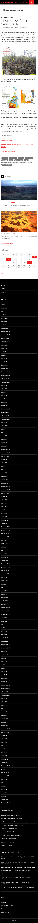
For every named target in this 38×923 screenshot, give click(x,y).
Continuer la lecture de (9, 151)
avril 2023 (4, 436)
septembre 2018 (5, 614)
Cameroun (29, 158)
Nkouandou (14, 162)
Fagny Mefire (18, 160)
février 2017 (4, 678)
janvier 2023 (4, 446)
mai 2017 (3, 668)
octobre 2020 (5, 533)
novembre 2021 (5, 490)
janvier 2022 (4, 483)
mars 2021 (4, 516)
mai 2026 (3, 314)
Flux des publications (7, 905)
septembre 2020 (5, 537)
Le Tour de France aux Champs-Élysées (12, 825)
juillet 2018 (4, 621)
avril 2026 (4, 318)
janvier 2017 (4, 681)
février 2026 (4, 325)
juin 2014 (3, 782)
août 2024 (4, 385)
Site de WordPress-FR (7, 912)
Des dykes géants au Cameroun (17, 22)
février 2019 (4, 597)
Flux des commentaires (7, 909)
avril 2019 (4, 591)
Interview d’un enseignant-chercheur (11, 818)
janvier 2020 (4, 560)
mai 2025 (3, 355)
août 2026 (4, 304)
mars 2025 (4, 362)
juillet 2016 (4, 702)
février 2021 (4, 520)
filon (26, 160)
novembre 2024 (5, 375)
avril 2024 (4, 395)
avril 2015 (4, 752)
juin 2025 (3, 352)
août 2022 (4, 463)
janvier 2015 (4, 762)
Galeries (8, 176)
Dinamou (4, 160)
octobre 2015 (5, 732)
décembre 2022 (5, 449)
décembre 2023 (5, 409)
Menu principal (36, 2)
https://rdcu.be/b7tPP (8, 140)
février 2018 (4, 638)
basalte (21, 158)
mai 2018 (3, 628)
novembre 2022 (5, 453)
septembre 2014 (5, 776)
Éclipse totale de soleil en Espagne (10, 815)
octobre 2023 (5, 415)
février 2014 (4, 796)
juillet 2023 (4, 426)
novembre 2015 (5, 729)
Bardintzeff (13, 158)
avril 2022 (4, 473)
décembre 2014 (5, 766)
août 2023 (4, 422)
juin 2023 (3, 429)
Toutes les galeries (7, 243)
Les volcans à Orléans (7, 845)
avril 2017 (4, 671)
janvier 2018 (4, 641)
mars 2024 (4, 399)
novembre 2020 (5, 530)
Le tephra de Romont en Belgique (10, 835)
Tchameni (23, 162)
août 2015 (4, 739)
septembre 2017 (5, 654)
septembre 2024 (5, 382)
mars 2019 (4, 594)
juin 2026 (3, 311)
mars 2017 (4, 675)
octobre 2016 (5, 692)
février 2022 (4, 479)
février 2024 (4, 402)
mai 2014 (3, 786)
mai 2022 (3, 469)
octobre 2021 (5, 493)
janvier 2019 (4, 601)
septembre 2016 (5, 695)
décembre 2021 (5, 486)
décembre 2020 (5, 527)
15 (29, 262)
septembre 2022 (5, 459)
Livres (3, 288)
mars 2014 (4, 792)
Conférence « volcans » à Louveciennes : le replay (15, 822)
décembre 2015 (5, 725)
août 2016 (4, 698)
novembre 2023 (5, 412)
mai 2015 (3, 749)
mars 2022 (4, 476)
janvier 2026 (4, 328)
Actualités (4, 17)
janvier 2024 (4, 405)
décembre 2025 (5, 331)
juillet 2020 (4, 543)
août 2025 (4, 345)
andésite (4, 158)
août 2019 (4, 577)
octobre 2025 (5, 338)
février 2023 (4, 442)
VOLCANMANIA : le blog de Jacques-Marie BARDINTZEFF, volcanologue (15, 2)
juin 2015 (3, 745)
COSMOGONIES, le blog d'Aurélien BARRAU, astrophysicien (18, 867)
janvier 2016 (4, 722)
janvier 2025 (4, 368)
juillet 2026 (4, 308)
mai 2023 (3, 432)
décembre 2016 (5, 685)
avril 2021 (4, 513)
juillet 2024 (4, 389)
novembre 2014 (5, 769)
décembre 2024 (5, 372)
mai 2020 (3, 550)
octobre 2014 (5, 772)
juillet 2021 (4, 503)
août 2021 (4, 500)
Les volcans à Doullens (7, 842)
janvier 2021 (4, 523)
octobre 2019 (5, 570)
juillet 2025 (4, 348)
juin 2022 (3, 466)
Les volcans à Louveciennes (8, 838)
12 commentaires (6, 238)
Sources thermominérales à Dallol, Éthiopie (14, 236)
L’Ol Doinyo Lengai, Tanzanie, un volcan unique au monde (18, 205)
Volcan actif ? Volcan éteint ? (9, 832)
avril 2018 (4, 631)
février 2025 (4, 365)
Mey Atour (5, 162)
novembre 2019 (5, 567)
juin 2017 (3, 665)
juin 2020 (3, 547)
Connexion (4, 902)
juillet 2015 (4, 742)
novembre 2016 (5, 688)
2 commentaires (21, 27)
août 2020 (4, 540)
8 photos (13, 233)
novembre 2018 (5, 607)
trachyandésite (6, 164)
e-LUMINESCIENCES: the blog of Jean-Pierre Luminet (16, 870)
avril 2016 (4, 712)
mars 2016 (4, 715)
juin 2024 (3, 392)
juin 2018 (3, 624)
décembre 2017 (5, 644)
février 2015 (4, 759)
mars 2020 (4, 553)
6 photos (13, 202)
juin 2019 (3, 584)
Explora (3, 874)
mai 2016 (3, 708)
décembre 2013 (5, 803)
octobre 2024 (5, 378)
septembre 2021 (5, 496)
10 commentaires (14, 207)
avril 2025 (4, 358)
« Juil (2, 273)
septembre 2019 (5, 574)
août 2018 (4, 617)
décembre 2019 (5, 564)
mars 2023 (4, 439)
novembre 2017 (5, 648)
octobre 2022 (5, 456)
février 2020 (4, 557)
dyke (11, 160)
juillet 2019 (4, 580)
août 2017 (4, 658)
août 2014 (4, 779)
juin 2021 (3, 506)
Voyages (10, 17)
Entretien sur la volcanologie (9, 828)
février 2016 (4, 718)
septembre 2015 (5, 735)
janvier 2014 (4, 799)
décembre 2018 (5, 604)
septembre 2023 (5, 419)
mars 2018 (4, 634)
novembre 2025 (5, 335)
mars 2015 (4, 755)
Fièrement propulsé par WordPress (9, 920)
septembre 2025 (5, 341)
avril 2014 (4, 789)
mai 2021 (3, 510)
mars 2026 (4, 321)
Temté (29, 162)
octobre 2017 (5, 651)
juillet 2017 (4, 661)
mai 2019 (3, 587)
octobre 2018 (5, 611)
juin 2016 (3, 705)
